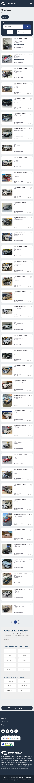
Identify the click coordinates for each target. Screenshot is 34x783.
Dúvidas (3, 718)
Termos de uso (5, 721)
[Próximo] (22, 622)
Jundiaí (11, 766)
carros (12, 779)
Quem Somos (5, 715)
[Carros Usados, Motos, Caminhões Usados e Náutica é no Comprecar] (8, 3)
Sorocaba (29, 764)
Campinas (4, 766)
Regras (3, 725)
